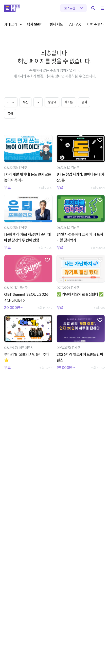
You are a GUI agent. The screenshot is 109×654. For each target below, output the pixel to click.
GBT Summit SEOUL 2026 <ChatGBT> (26, 297)
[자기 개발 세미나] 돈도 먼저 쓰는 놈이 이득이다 (27, 177)
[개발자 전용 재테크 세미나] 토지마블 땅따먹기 (80, 237)
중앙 (10, 114)
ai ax (10, 102)
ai (38, 102)
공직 (84, 102)
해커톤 (69, 102)
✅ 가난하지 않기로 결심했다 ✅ (80, 294)
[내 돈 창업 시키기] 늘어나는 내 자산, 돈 (80, 177)
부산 (25, 102)
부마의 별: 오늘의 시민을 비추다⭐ (26, 357)
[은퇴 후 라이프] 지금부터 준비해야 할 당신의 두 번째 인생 (27, 237)
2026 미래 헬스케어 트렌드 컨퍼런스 (80, 357)
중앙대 (52, 102)
